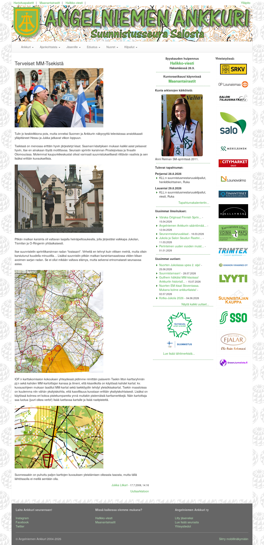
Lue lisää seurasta (187, 522)
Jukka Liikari (120, 485)
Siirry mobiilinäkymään (233, 539)
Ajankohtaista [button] (49, 47)
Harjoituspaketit (24, 3)
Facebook (22, 522)
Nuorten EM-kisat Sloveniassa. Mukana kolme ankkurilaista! (179, 287)
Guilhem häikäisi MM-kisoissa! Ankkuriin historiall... (179, 279)
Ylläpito (245, 3)
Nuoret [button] (111, 47)
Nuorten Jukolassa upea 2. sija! (179, 265)
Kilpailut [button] (129, 47)
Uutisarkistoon (139, 491)
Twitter (20, 526)
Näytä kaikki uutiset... (195, 304)
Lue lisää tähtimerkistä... (179, 353)
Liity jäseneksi (184, 518)
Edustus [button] (92, 47)
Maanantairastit (50, 3)
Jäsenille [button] (72, 47)
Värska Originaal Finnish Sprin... (180, 217)
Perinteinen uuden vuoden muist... (181, 246)
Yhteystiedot (183, 526)
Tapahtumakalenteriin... (193, 202)
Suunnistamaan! (169, 273)
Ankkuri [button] (26, 47)
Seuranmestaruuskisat (174, 234)
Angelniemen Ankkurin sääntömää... (182, 225)
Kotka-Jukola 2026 (171, 298)
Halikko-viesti (74, 3)
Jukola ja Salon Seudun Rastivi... (180, 238)
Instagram (22, 518)
